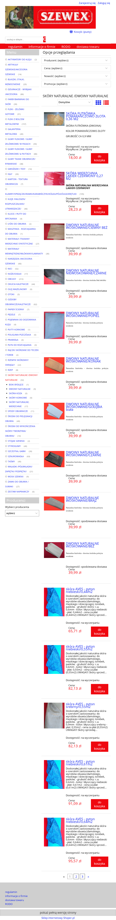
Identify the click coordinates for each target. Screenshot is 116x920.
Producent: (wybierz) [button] (56, 60)
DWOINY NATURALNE (20, 389)
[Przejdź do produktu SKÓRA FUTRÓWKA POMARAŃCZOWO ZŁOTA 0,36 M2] (54, 119)
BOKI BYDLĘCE (16, 384)
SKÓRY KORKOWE (18, 397)
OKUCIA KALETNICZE (18, 284)
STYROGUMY (14, 446)
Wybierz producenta (17, 507)
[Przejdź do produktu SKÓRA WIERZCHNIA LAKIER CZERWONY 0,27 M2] (54, 178)
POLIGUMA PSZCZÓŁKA (19, 334)
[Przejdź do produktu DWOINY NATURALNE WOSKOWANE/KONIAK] (54, 365)
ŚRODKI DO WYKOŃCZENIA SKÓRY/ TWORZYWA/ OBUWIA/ (20, 431)
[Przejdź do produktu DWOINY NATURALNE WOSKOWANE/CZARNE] (54, 459)
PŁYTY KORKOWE (16, 329)
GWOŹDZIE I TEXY (16, 168)
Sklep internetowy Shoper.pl (58, 918)
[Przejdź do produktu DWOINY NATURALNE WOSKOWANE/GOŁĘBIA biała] (54, 411)
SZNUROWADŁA (16, 456)
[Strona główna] (50, 16)
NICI (10, 268)
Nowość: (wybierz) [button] (55, 76)
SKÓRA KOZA (15, 393)
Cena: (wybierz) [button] (53, 68)
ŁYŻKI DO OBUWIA (17, 223)
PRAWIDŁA (13, 339)
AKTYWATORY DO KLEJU (20, 59)
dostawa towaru (14, 900)
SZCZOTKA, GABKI (17, 451)
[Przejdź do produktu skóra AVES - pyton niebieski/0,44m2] (54, 602)
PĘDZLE (11, 314)
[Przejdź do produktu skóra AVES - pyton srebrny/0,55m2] (54, 715)
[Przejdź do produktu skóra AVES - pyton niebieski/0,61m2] (54, 774)
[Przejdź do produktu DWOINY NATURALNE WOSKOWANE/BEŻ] (54, 550)
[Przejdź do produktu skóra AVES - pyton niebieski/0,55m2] (54, 659)
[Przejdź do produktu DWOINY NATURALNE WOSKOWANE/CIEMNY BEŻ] (54, 232)
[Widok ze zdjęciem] (98, 102)
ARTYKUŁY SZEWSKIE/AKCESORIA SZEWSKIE (16, 69)
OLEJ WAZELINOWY (17, 289)
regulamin (11, 892)
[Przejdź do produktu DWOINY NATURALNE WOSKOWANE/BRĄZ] (54, 503)
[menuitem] (15, 47)
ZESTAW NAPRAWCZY (18, 491)
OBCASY (12, 278)
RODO (9, 904)
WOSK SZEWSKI (15, 476)
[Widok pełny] (106, 102)
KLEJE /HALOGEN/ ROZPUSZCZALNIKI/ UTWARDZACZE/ (15, 204)
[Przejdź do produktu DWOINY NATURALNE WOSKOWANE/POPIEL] (54, 325)
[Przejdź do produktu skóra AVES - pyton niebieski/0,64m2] (54, 832)
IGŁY (10, 174)
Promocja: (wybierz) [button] (55, 84)
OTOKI (11, 294)
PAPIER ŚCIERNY (16, 309)
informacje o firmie (16, 896)
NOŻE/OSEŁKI (14, 273)
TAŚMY (11, 461)
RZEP (10, 370)
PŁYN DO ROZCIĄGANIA (19, 344)
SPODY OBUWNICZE (18, 411)
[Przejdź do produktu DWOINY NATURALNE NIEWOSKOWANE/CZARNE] (54, 276)
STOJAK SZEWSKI (16, 441)
